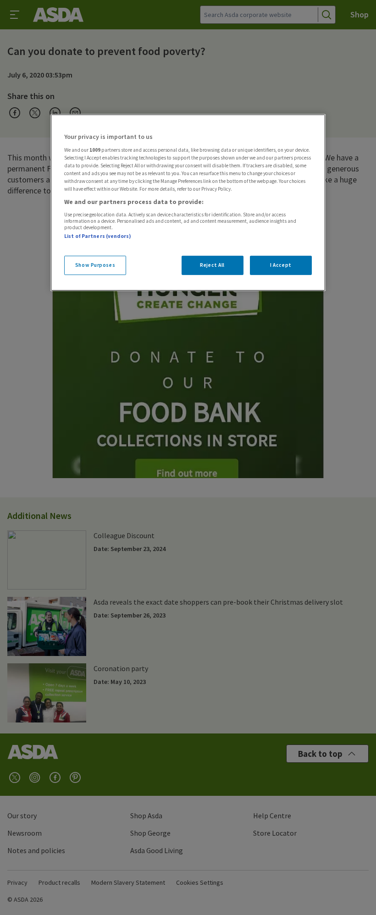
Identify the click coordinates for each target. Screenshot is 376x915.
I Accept (281, 265)
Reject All (212, 265)
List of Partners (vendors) (97, 236)
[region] (188, 202)
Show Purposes (95, 265)
